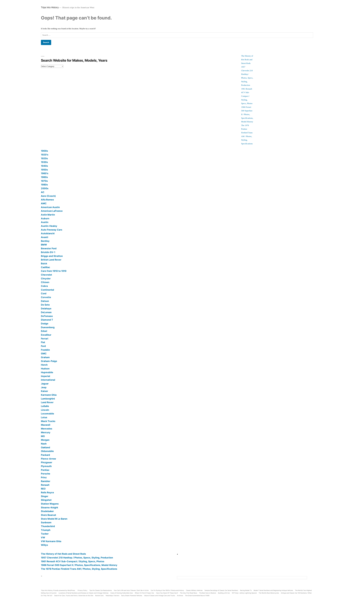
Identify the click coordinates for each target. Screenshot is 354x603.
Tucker (45, 533)
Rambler (45, 481)
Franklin (45, 349)
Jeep (43, 387)
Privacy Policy (82, 590)
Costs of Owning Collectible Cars (121, 593)
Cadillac (45, 267)
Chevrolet (46, 274)
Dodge (44, 323)
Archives (180, 595)
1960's (44, 173)
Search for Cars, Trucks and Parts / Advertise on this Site (73, 595)
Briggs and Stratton (52, 256)
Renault (45, 485)
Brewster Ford (49, 248)
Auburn (45, 218)
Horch (44, 364)
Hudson (45, 368)
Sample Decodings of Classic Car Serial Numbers (221, 590)
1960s (44, 177)
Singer (44, 496)
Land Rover (47, 402)
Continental (47, 289)
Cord (43, 293)
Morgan (45, 440)
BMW (44, 244)
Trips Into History (50, 7)
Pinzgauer (46, 462)
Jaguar (45, 383)
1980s (44, 184)
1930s (44, 162)
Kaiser (44, 391)
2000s (44, 188)
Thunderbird (48, 526)
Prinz (44, 477)
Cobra (44, 286)
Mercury (45, 432)
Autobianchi (48, 233)
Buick (44, 263)
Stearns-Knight (49, 507)
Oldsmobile (47, 451)
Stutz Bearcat (48, 515)
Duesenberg (48, 327)
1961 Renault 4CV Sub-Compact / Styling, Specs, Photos (247, 96)
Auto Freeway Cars (51, 229)
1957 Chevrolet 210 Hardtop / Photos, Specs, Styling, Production (77, 557)
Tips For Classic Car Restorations (100, 590)
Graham (45, 357)
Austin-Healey (49, 226)
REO (43, 488)
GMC (44, 353)
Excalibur (46, 334)
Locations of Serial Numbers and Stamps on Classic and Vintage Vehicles (83, 593)
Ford (43, 346)
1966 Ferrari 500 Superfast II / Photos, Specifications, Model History (247, 114)
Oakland (45, 447)
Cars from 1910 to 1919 (53, 271)
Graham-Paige (49, 361)
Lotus (44, 417)
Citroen (45, 282)
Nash (44, 443)
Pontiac (45, 470)
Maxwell (45, 424)
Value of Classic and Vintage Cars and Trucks (159, 595)
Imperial (45, 376)
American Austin (50, 207)
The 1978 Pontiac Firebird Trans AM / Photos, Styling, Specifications (79, 568)
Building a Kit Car (224, 593)
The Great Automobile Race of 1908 (197, 595)
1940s (44, 165)
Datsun (45, 301)
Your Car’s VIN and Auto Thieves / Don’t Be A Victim (131, 590)
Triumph (45, 530)
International (48, 379)
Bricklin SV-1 (48, 252)
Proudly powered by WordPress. (64, 590)
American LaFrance (52, 211)
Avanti (44, 237)
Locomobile (47, 413)
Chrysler (46, 278)
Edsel (44, 331)
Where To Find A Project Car (144, 593)
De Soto (45, 304)
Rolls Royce (47, 492)
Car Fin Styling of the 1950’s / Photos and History (167, 590)
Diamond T (47, 319)
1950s (44, 169)
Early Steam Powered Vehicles (131, 595)
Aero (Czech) (48, 196)
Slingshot (46, 500)
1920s (44, 158)
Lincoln (45, 410)
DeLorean (46, 312)
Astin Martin (48, 214)
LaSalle (45, 406)
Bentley (45, 241)
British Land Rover (51, 259)
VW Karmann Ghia (51, 541)
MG (43, 436)
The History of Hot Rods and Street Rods (247, 59)
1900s (44, 150)
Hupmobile (47, 372)
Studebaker (47, 511)
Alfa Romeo (47, 199)
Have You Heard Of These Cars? (167, 593)
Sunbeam (46, 522)
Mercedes (46, 428)
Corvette (46, 297)
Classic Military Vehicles (194, 590)
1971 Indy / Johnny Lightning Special (244, 593)
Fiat (43, 342)
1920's (44, 154)
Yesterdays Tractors (112, 595)
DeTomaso (47, 316)
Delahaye (46, 308)
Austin (44, 222)
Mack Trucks (48, 421)
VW (43, 537)
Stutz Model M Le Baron (54, 518)
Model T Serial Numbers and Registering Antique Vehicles (273, 590)
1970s (44, 181)
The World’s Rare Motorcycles (269, 593)
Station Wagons (50, 503)
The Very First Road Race (188, 593)
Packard (45, 455)
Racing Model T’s (246, 590)
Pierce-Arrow (48, 458)
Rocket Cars (99, 595)
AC (42, 192)
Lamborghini (48, 398)
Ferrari (44, 338)
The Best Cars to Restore (207, 593)
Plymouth (46, 466)
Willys (44, 545)
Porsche (45, 473)
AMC (44, 203)
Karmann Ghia (49, 394)
